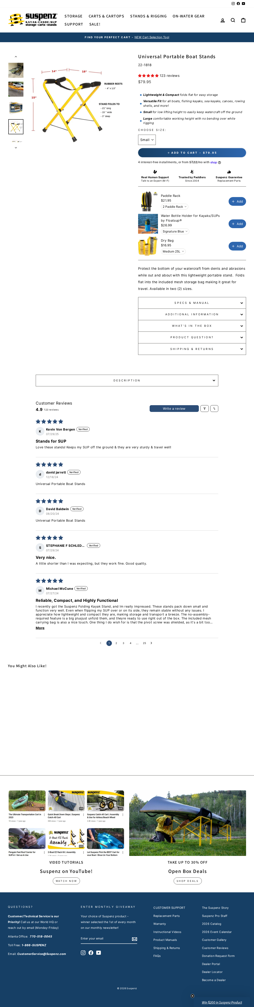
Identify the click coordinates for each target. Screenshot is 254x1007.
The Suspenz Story (215, 907)
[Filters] (204, 408)
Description (127, 380)
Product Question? (192, 337)
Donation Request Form (218, 955)
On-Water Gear (189, 16)
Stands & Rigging (148, 16)
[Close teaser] (192, 996)
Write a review (174, 409)
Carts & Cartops (106, 16)
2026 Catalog (211, 923)
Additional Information (192, 314)
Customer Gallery (214, 939)
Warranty (159, 923)
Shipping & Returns (192, 349)
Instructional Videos (167, 932)
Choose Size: (152, 129)
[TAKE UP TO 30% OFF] (187, 823)
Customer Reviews (215, 948)
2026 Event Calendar (217, 932)
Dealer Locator (212, 972)
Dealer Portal (211, 964)
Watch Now (66, 880)
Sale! (95, 24)
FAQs (157, 955)
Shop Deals (188, 880)
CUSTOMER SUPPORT (169, 907)
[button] (149, 76)
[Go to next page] (152, 643)
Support (73, 24)
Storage (73, 16)
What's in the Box (192, 325)
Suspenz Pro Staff (214, 915)
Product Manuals (165, 939)
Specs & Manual (192, 302)
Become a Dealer (214, 980)
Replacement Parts (166, 915)
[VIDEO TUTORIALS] (66, 823)
